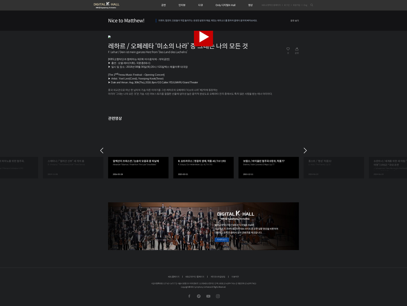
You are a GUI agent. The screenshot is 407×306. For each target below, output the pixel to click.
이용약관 (235, 277)
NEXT (305, 150)
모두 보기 (294, 20)
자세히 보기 (222, 239)
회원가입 (296, 5)
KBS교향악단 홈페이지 (271, 5)
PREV (102, 150)
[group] (73, 150)
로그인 (287, 5)
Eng (305, 5)
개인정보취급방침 (217, 277)
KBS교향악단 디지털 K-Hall (114, 5)
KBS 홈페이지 (173, 277)
